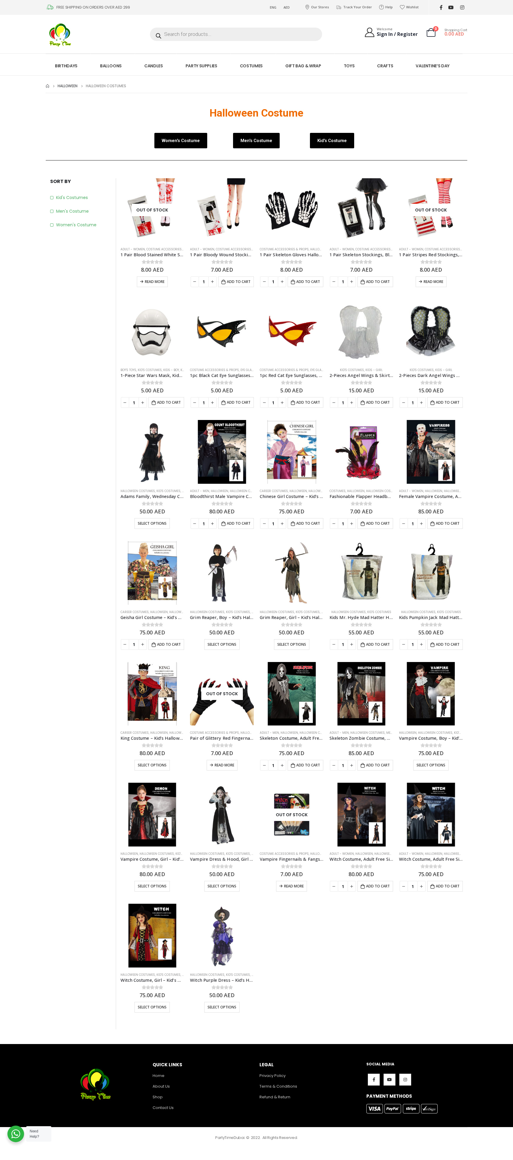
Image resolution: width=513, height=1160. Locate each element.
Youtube (389, 1080)
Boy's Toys (128, 370)
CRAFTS (385, 66)
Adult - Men (199, 491)
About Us (161, 1086)
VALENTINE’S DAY (432, 66)
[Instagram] (462, 7)
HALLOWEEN (319, 249)
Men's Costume (72, 211)
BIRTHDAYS (66, 66)
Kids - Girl (374, 370)
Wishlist (412, 7)
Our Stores (320, 7)
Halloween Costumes (138, 491)
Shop (158, 1097)
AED (287, 7)
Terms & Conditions (278, 1086)
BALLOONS (111, 66)
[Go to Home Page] (47, 86)
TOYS (349, 66)
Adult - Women (133, 249)
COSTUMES (251, 66)
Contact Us (163, 1107)
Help (389, 7)
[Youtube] (451, 7)
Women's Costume (76, 225)
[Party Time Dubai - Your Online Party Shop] (60, 34)
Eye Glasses (249, 370)
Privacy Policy (272, 1075)
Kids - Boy (171, 370)
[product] (222, 210)
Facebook (374, 1080)
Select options (152, 523)
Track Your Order (357, 7)
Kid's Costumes (72, 198)
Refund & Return (274, 1097)
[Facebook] (441, 7)
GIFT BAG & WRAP (303, 66)
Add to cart (239, 281)
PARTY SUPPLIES (201, 66)
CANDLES (153, 66)
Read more (154, 281)
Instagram (405, 1080)
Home (158, 1075)
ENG (273, 7)
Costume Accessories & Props (170, 249)
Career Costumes (274, 491)
